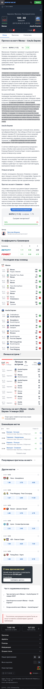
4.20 (21, 544)
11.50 (33, 498)
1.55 (9, 559)
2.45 (9, 513)
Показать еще (21, 453)
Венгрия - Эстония (13, 432)
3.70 (21, 482)
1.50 (9, 544)
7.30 (33, 544)
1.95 (9, 482)
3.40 (21, 528)
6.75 (37, 254)
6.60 (37, 250)
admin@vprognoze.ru (11, 682)
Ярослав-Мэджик (13, 232)
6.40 (21, 498)
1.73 (27, 47)
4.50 (21, 559)
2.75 (33, 513)
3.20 (33, 528)
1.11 (21, 250)
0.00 (29, 250)
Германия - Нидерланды (15, 437)
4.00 (33, 482)
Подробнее (7, 577)
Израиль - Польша (13, 442)
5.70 (33, 559)
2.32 (9, 528)
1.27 (9, 498)
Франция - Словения (14, 448)
